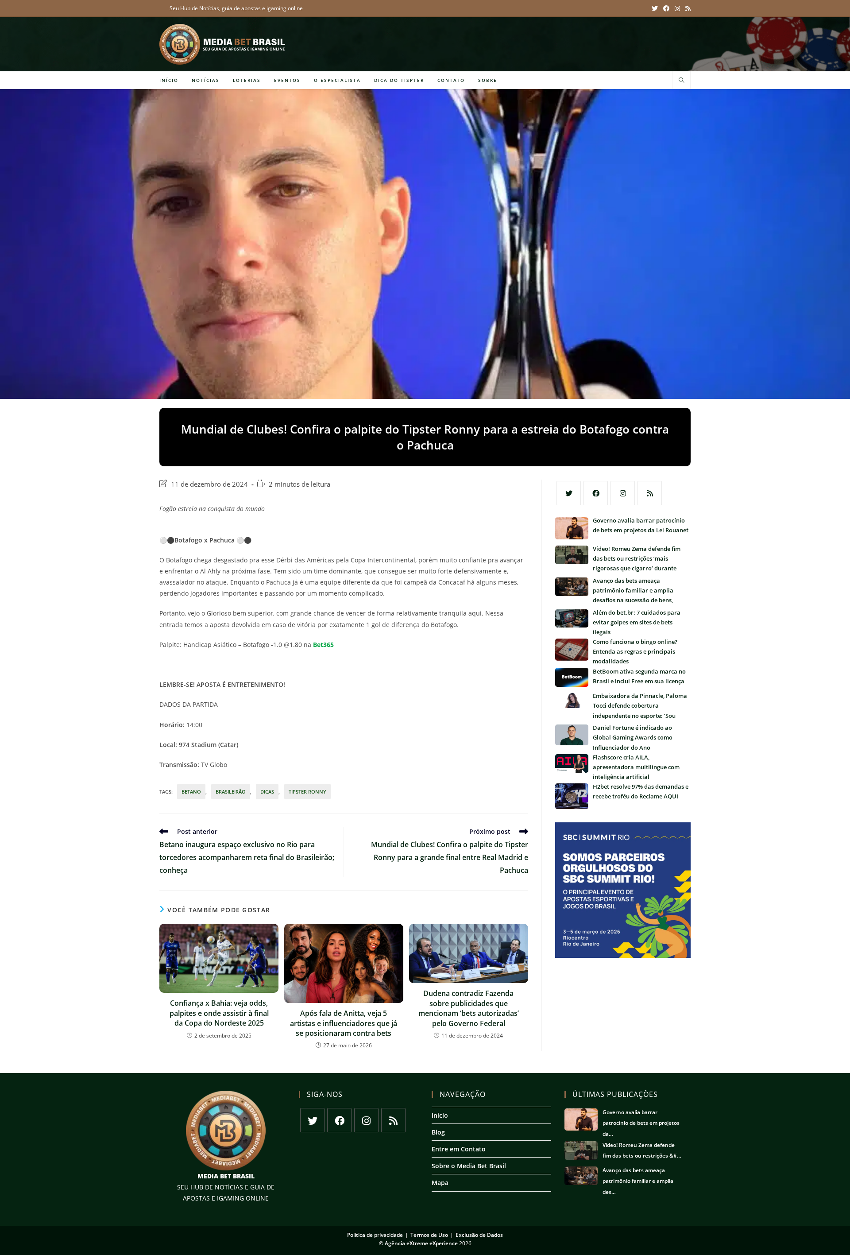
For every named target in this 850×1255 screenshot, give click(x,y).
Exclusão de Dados (479, 1235)
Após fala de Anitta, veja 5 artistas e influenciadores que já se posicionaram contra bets (343, 1023)
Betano (191, 791)
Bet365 (323, 644)
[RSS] (650, 493)
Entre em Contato (459, 1149)
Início (440, 1115)
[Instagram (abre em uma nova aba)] (677, 8)
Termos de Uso (429, 1235)
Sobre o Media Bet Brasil (469, 1166)
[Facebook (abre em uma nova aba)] (666, 8)
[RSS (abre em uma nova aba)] (687, 8)
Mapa (440, 1182)
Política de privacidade (375, 1235)
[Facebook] (595, 493)
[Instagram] (622, 493)
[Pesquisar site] (681, 80)
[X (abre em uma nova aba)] (655, 8)
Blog (438, 1132)
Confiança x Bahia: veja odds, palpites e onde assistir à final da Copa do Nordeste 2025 (219, 1013)
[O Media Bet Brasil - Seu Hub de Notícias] (223, 44)
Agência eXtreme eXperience (421, 1243)
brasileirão (231, 791)
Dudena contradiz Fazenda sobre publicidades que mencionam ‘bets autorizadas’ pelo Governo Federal (468, 1008)
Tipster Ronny (307, 791)
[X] (568, 493)
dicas (267, 791)
